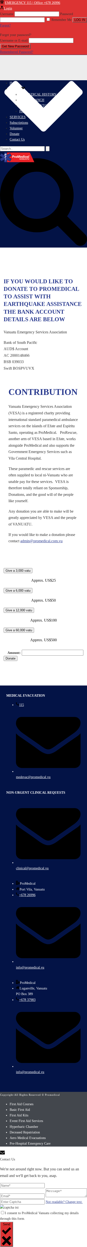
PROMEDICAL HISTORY (38, 94)
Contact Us (17, 139)
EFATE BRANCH (31, 100)
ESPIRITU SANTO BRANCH (40, 105)
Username (7, 14)
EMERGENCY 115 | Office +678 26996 (32, 3)
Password (66, 14)
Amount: (14, 653)
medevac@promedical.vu (33, 777)
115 (21, 705)
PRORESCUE (29, 111)
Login (8, 8)
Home (14, 83)
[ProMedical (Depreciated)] (43, 157)
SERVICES (18, 117)
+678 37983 (27, 1000)
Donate (14, 134)
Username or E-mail (14, 40)
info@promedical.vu (30, 967)
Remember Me (61, 20)
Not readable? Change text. (64, 1202)
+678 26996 (27, 895)
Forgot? (5, 25)
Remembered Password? (16, 52)
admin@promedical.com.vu (41, 541)
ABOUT (15, 88)
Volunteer (16, 128)
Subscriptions (19, 123)
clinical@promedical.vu (32, 868)
